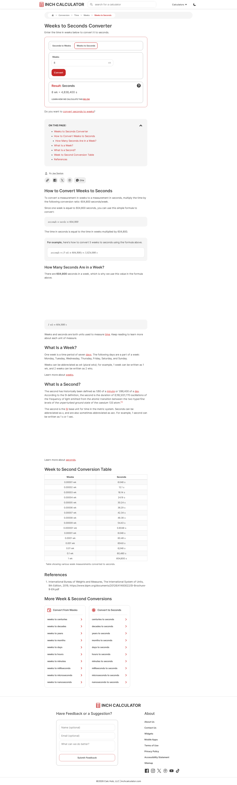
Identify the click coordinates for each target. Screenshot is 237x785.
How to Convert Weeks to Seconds (74, 136)
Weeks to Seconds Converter (71, 131)
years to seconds (101, 633)
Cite (82, 180)
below (86, 99)
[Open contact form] (138, 85)
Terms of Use (151, 745)
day (137, 391)
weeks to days (54, 647)
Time (76, 15)
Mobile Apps (151, 739)
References (60, 159)
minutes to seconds (102, 661)
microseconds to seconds (105, 675)
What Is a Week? (63, 145)
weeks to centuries (57, 619)
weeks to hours (55, 654)
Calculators (178, 4)
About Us (149, 721)
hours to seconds (101, 654)
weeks (69, 374)
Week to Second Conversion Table (74, 154)
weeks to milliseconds (58, 668)
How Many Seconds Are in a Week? (75, 140)
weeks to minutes (56, 661)
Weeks (87, 15)
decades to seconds (102, 626)
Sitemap (148, 763)
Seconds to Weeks (61, 45)
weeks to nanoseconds (59, 682)
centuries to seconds (103, 619)
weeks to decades (56, 626)
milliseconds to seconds (104, 668)
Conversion (64, 15)
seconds (71, 459)
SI (67, 409)
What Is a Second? (65, 150)
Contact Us (150, 727)
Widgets (148, 733)
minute (111, 391)
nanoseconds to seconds (105, 682)
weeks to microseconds (59, 675)
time (107, 334)
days (88, 354)
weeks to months (56, 640)
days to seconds (100, 647)
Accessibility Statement (156, 757)
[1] (122, 402)
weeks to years (55, 633)
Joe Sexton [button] (57, 173)
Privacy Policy (151, 751)
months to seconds (102, 640)
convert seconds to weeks (78, 111)
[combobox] (125, 4)
